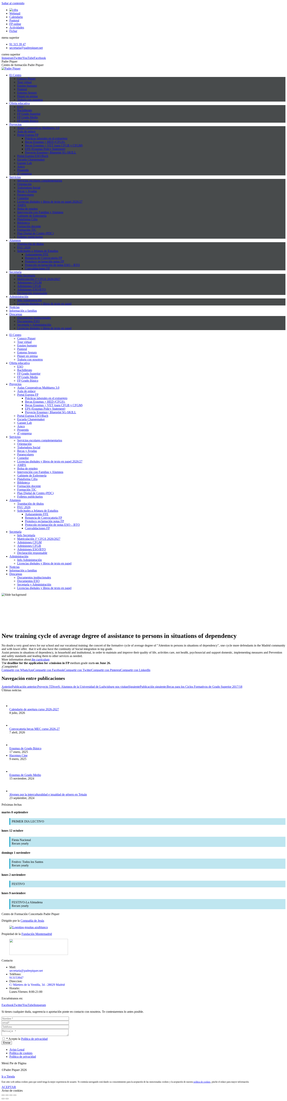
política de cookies (201, 1081)
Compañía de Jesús (32, 920)
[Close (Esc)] (3, 1095)
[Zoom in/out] (14, 1095)
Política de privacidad (34, 1038)
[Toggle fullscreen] (10, 1095)
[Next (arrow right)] (7, 1098)
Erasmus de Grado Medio (25, 775)
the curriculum (40, 659)
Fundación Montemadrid (36, 934)
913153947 (16, 977)
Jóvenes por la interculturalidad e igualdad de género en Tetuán (48, 794)
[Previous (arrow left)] (3, 1098)
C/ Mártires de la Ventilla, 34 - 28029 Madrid (37, 984)
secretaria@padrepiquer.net (26, 970)
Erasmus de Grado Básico (25, 748)
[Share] (7, 1095)
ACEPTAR (9, 1087)
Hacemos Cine (18, 755)
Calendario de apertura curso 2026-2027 (34, 709)
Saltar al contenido (13, 3)
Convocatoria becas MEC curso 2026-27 (34, 728)
